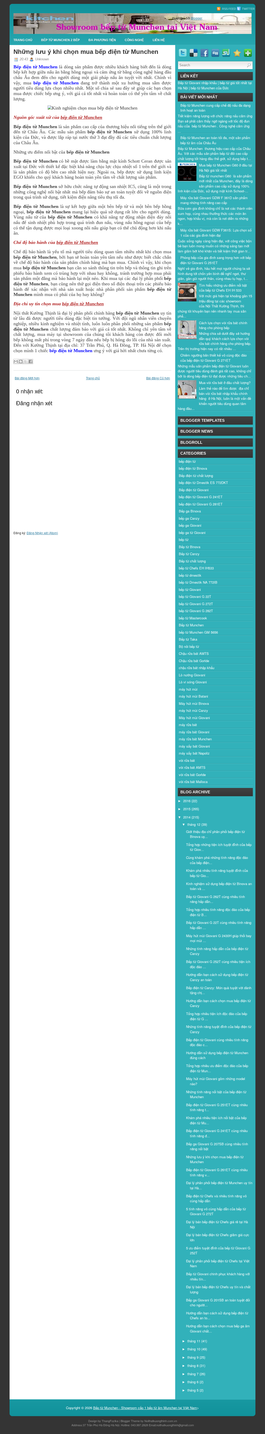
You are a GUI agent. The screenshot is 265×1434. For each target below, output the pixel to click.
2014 (187, 817)
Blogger (196, 18)
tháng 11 (194, 1340)
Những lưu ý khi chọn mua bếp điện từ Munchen (85, 51)
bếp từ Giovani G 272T (196, 603)
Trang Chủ (22, 40)
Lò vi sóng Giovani (193, 681)
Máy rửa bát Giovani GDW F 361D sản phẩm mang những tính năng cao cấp (214, 200)
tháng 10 (194, 1348)
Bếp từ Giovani (189, 82)
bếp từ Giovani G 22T (195, 596)
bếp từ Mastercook (193, 617)
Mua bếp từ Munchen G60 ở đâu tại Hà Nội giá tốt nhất (225, 168)
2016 (187, 800)
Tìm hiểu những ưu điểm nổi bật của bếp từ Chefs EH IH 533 (223, 288)
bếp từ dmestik (190, 575)
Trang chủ (93, 378)
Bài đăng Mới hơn (27, 378)
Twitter (248, 8)
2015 (187, 808)
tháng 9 (193, 1357)
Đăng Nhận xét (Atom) (42, 533)
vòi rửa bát (187, 760)
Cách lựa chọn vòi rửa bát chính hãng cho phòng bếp (223, 325)
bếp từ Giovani (190, 589)
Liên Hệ (159, 40)
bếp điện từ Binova (193, 468)
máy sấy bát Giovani (194, 746)
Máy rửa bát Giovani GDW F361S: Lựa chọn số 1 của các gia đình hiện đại (216, 233)
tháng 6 (193, 1381)
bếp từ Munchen (203, 87)
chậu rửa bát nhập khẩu (196, 667)
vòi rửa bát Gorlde (192, 774)
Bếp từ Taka (188, 639)
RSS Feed (228, 8)
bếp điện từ (187, 461)
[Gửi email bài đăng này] (15, 361)
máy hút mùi (188, 689)
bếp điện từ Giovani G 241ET (201, 496)
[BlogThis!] (20, 361)
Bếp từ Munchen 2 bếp (60, 40)
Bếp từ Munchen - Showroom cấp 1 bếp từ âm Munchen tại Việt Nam (145, 1407)
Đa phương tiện (102, 40)
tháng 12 (194, 824)
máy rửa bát (188, 724)
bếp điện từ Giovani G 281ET (201, 504)
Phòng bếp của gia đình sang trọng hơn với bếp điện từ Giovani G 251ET (215, 260)
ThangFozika (110, 1421)
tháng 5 (193, 1390)
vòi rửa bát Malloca (193, 781)
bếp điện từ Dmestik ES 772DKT (203, 482)
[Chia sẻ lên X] (25, 361)
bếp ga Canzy (189, 518)
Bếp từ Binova (189, 546)
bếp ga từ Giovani (192, 532)
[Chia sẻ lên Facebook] (30, 361)
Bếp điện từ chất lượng (196, 475)
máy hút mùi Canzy (193, 710)
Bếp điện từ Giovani (194, 489)
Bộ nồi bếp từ (189, 646)
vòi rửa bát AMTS (192, 767)
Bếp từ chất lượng (192, 561)
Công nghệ (134, 40)
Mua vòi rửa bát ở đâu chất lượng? (225, 382)
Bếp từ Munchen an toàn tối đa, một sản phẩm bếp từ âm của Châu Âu (215, 140)
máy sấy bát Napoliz (194, 753)
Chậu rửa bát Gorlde (194, 660)
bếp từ (183, 539)
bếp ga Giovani (190, 525)
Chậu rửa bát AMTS (194, 653)
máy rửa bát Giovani (194, 731)
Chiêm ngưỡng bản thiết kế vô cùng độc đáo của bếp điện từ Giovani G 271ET (213, 358)
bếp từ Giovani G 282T (196, 610)
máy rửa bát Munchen (195, 738)
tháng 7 (193, 1373)
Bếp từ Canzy (189, 553)
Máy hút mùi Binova (194, 703)
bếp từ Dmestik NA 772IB (198, 582)
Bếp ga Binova (190, 511)
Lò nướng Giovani (192, 674)
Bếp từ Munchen (191, 624)
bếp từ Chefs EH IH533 (196, 568)
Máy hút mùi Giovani (194, 717)
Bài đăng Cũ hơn (158, 378)
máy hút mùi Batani (193, 696)
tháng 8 (193, 1365)
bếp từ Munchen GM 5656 (198, 632)
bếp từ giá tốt (230, 82)
